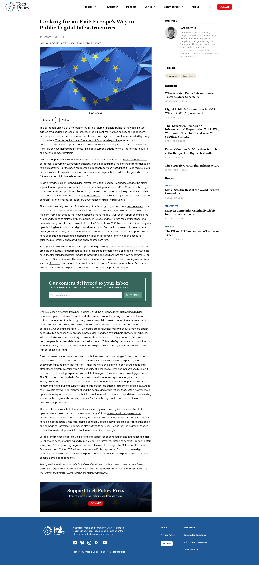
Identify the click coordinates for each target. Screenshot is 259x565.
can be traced (135, 206)
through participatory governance (128, 332)
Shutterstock (95, 113)
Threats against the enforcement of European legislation (87, 140)
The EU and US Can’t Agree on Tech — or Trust (192, 233)
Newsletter (111, 6)
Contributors (172, 6)
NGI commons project (52, 472)
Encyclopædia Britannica (129, 337)
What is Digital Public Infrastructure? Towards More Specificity (190, 95)
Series (148, 6)
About (195, 6)
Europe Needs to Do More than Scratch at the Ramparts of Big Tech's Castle (191, 151)
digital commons (90, 195)
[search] (210, 7)
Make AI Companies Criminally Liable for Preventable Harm (190, 212)
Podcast (131, 6)
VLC (113, 223)
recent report (99, 167)
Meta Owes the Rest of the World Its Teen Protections (192, 191)
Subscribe (133, 295)
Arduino (134, 223)
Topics (88, 6)
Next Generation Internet (91, 259)
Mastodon (54, 263)
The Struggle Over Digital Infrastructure (192, 165)
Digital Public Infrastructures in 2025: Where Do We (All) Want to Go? (190, 111)
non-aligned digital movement (79, 182)
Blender (121, 223)
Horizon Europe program (104, 468)
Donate (224, 6)
